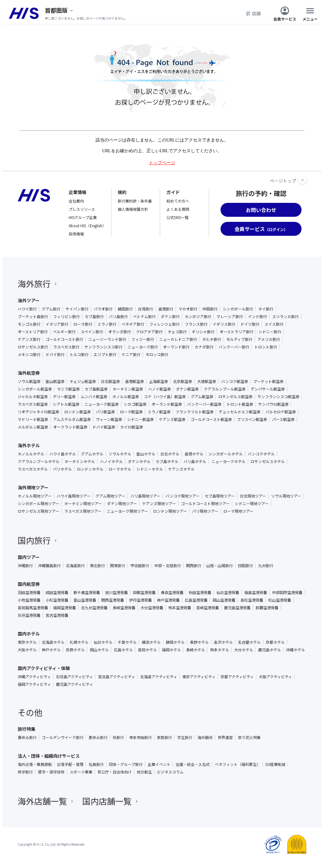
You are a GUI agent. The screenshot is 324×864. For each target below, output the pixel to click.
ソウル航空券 (29, 381)
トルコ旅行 (79, 354)
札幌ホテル (79, 642)
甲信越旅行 (139, 565)
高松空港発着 (251, 600)
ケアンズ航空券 (172, 419)
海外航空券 (29, 373)
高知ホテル (147, 649)
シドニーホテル (149, 469)
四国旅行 (245, 565)
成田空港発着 (57, 592)
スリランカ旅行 (285, 316)
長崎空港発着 (124, 607)
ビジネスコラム (170, 771)
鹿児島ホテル (269, 649)
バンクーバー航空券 (204, 404)
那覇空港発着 (267, 607)
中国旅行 (210, 308)
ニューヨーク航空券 (101, 404)
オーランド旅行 (176, 346)
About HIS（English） (87, 225)
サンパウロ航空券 (273, 404)
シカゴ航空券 (135, 404)
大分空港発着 (151, 607)
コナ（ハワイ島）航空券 (165, 396)
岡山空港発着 (224, 600)
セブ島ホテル (167, 461)
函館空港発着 (144, 592)
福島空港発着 (255, 592)
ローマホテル (120, 469)
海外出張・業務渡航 (35, 764)
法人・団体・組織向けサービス (49, 756)
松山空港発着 (279, 600)
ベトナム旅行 (144, 316)
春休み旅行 (27, 737)
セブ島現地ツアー (220, 495)
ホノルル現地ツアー (35, 495)
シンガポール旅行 (238, 308)
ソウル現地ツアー (286, 495)
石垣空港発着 (29, 615)
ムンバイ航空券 (94, 396)
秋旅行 (118, 737)
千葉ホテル (127, 642)
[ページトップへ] (302, 180)
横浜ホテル (151, 642)
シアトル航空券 (66, 404)
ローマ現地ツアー (238, 511)
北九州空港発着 (94, 607)
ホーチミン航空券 (128, 388)
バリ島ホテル (195, 461)
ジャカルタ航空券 (33, 396)
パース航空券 (283, 419)
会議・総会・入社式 (193, 764)
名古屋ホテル (249, 642)
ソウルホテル (120, 453)
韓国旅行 (125, 308)
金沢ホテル (223, 642)
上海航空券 (158, 381)
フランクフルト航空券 (195, 411)
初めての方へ (177, 200)
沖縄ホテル (295, 649)
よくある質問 (177, 209)
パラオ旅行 (103, 308)
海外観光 (205, 737)
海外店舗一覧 (42, 801)
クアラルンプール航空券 (225, 388)
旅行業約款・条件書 (135, 200)
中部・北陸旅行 (167, 565)
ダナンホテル (139, 461)
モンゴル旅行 (29, 324)
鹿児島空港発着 (237, 607)
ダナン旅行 (170, 316)
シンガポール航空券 (35, 388)
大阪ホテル (27, 649)
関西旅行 (193, 565)
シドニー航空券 (140, 419)
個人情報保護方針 (133, 209)
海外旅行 (34, 283)
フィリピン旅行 (66, 316)
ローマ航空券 (131, 411)
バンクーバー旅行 (234, 346)
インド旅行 (257, 316)
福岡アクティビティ (34, 684)
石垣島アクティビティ (74, 676)
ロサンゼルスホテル (268, 461)
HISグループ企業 (83, 217)
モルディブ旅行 (239, 339)
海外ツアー (29, 300)
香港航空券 (134, 381)
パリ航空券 (105, 411)
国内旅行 (34, 540)
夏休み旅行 (98, 737)
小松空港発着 (57, 600)
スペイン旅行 (92, 331)
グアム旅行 (51, 308)
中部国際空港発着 (287, 592)
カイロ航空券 (131, 426)
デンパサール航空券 (268, 388)
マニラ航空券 (68, 388)
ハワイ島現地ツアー (73, 495)
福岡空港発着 (64, 607)
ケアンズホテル (181, 469)
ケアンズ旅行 (29, 339)
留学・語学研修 (51, 771)
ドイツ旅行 (249, 324)
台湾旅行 (145, 308)
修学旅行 (25, 771)
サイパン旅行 (77, 308)
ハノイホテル (111, 461)
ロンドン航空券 (77, 411)
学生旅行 (184, 737)
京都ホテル (275, 642)
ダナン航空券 (187, 388)
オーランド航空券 (167, 404)
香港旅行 (165, 308)
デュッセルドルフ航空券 (239, 411)
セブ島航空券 (96, 388)
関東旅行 (117, 565)
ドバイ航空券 (103, 426)
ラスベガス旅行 (66, 346)
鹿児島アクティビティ (74, 684)
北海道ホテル (53, 642)
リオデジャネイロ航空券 (38, 411)
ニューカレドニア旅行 (178, 339)
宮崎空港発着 (207, 607)
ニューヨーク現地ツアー (127, 511)
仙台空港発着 (227, 592)
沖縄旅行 (25, 565)
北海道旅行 (75, 565)
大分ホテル (243, 649)
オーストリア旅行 (33, 331)
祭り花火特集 (249, 737)
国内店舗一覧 (107, 801)
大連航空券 (206, 381)
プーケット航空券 (268, 381)
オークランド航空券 (70, 426)
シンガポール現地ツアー (38, 503)
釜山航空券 (55, 381)
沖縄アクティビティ (34, 676)
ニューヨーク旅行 (143, 346)
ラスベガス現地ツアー (83, 511)
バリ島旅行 (118, 316)
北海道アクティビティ (158, 676)
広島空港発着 (196, 600)
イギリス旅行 (224, 324)
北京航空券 (182, 381)
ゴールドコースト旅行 (64, 339)
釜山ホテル (145, 453)
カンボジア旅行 (198, 316)
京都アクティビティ (237, 676)
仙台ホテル (103, 642)
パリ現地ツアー (205, 511)
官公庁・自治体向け (114, 771)
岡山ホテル (99, 649)
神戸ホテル (51, 649)
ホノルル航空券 (125, 396)
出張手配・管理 (70, 764)
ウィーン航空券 (109, 419)
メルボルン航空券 (33, 426)
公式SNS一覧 (177, 217)
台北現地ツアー (253, 495)
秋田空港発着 (200, 592)
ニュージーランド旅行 (107, 339)
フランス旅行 (196, 324)
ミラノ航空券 (159, 411)
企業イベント (159, 764)
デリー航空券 (64, 396)
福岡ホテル (171, 649)
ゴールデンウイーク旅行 (63, 737)
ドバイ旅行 (55, 354)
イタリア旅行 (57, 324)
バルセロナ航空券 (280, 411)
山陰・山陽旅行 (219, 565)
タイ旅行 (265, 308)
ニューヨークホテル (228, 461)
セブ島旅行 (94, 316)
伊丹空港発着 (140, 600)
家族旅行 (164, 737)
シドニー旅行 (270, 331)
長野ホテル (199, 642)
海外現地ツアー (33, 487)
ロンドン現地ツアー (170, 511)
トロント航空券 (240, 404)
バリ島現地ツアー (145, 495)
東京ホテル (27, 642)
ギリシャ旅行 (203, 331)
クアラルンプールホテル (38, 461)
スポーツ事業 (81, 771)
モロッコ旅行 (157, 354)
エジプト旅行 (105, 354)
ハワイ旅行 (27, 308)
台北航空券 (110, 381)
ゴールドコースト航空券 (211, 419)
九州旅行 (265, 565)
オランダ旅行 (119, 331)
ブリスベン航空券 (252, 419)
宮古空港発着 (57, 615)
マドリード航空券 (33, 419)
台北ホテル (169, 453)
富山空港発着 (84, 600)
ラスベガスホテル (33, 469)
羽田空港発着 (29, 592)
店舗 (256, 13)
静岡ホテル (175, 642)
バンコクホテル (261, 453)
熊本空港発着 (179, 607)
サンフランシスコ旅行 (103, 346)
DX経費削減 (275, 764)
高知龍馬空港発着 (33, 607)
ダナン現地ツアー (122, 503)
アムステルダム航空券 (72, 419)
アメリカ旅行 (269, 339)
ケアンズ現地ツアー (159, 503)
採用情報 (76, 233)
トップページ (162, 162)
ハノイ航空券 (159, 388)
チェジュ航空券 (83, 381)
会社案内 (76, 200)
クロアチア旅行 (149, 331)
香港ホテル (193, 453)
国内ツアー (29, 557)
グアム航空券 (202, 396)
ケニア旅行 (131, 354)
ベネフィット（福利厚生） (237, 764)
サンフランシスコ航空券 (278, 396)
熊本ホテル (219, 649)
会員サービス (284, 18)
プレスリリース (82, 209)
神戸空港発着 (168, 600)
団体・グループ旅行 (126, 764)
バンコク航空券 (234, 381)
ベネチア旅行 (133, 324)
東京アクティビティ (198, 676)
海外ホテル (29, 445)
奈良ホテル (75, 649)
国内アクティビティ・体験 (44, 668)
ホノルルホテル (31, 453)
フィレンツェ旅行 (164, 324)
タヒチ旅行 (211, 339)
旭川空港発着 (116, 592)
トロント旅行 (265, 346)
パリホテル (62, 469)
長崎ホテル (195, 649)
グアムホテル (92, 453)
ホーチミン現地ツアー (83, 503)
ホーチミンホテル (80, 461)
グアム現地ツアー (110, 495)
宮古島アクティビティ (116, 676)
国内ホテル (29, 633)
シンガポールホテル (226, 453)
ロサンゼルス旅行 (33, 346)
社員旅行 (96, 764)
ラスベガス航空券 (33, 404)
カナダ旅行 (204, 346)
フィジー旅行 (142, 339)
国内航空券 (29, 584)
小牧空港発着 (29, 600)
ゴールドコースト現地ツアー (205, 503)
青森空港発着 (172, 592)
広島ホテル (123, 649)
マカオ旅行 (187, 308)
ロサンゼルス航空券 (235, 396)
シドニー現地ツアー (252, 503)
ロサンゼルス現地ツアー (38, 511)
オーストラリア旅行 (236, 331)
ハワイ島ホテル (62, 453)
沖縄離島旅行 (49, 565)
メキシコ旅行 (29, 354)
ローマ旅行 (82, 324)
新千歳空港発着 (86, 592)
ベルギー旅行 (64, 331)
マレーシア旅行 (229, 316)
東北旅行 (97, 565)
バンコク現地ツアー (182, 495)
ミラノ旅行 (106, 324)
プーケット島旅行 (33, 316)
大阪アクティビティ (275, 676)
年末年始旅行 (140, 737)
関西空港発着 (112, 600)
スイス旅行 (274, 324)
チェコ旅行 (177, 331)
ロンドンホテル (90, 469)
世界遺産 (225, 737)
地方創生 (144, 771)
